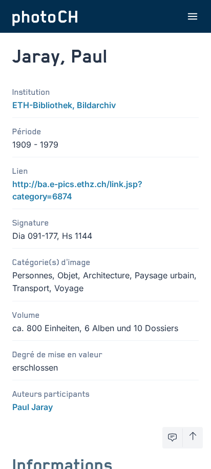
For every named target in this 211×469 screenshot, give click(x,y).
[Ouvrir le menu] (192, 16)
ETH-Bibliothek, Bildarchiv (64, 105)
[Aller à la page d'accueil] (45, 16)
